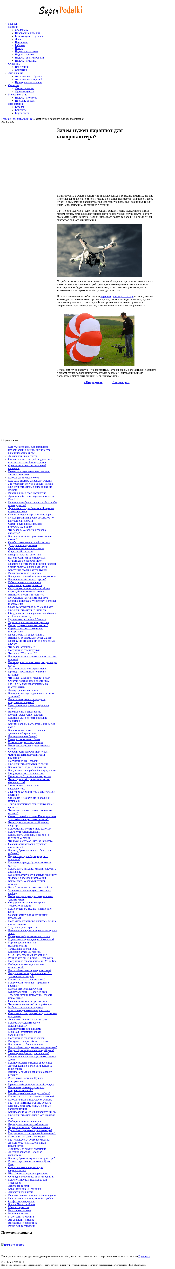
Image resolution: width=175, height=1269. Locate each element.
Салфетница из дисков (21, 1201)
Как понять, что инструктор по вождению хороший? (26, 1089)
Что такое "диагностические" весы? (29, 677)
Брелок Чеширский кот (21, 1204)
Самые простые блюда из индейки (28, 566)
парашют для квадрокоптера (116, 296)
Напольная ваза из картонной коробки (30, 1198)
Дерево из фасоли (18, 1185)
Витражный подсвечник (22, 1222)
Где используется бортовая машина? (29, 1139)
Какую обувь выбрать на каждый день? (31, 1050)
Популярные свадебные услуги (26, 1038)
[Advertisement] (116, 167)
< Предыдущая (93, 382)
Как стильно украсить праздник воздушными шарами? (26, 701)
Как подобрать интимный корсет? (28, 625)
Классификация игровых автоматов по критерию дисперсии (31, 519)
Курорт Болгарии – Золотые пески (28, 991)
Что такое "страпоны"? (21, 646)
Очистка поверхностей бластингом (28, 680)
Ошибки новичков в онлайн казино (29, 542)
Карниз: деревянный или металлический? (22, 944)
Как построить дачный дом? (24, 1028)
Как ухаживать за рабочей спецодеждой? (32, 770)
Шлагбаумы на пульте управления (28, 1173)
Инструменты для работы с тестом (28, 1041)
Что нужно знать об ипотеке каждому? (30, 840)
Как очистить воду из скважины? (27, 767)
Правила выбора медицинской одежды (31, 1084)
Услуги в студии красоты (22, 927)
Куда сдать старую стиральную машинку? (32, 874)
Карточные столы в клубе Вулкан (28, 569)
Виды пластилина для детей (24, 573)
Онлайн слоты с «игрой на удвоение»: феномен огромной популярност (30, 461)
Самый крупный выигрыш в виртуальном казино (25, 525)
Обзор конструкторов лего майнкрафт (30, 606)
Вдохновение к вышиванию (24, 711)
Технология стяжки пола (22, 948)
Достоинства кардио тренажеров (27, 668)
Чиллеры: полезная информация (27, 877)
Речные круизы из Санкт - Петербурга (30, 957)
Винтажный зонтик (19, 1210)
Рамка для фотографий (21, 1225)
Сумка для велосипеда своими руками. (31, 1176)
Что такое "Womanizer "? (22, 653)
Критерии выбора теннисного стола (29, 936)
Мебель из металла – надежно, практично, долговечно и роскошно (29, 1009)
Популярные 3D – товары (23, 760)
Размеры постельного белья (24, 739)
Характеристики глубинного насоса (29, 1127)
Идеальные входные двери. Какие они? (31, 939)
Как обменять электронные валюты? (29, 828)
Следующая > (121, 382)
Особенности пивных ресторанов (28, 1001)
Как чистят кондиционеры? (24, 831)
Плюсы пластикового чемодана (26, 1136)
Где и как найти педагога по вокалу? (29, 1102)
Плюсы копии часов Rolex (23, 477)
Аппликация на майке (21, 1219)
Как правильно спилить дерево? (27, 579)
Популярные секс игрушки (24, 650)
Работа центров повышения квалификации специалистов (25, 584)
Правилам (144, 1256)
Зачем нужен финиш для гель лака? (28, 1053)
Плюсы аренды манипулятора (25, 742)
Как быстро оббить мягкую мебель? (29, 1093)
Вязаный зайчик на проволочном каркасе (32, 1195)
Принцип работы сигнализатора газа (29, 776)
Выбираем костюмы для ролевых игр (30, 637)
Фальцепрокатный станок (23, 690)
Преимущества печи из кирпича (27, 609)
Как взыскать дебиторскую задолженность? (24, 1024)
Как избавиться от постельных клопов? (31, 1096)
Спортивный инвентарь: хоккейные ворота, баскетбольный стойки (29, 590)
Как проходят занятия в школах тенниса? (32, 1111)
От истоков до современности (25, 560)
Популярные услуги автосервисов (28, 597)
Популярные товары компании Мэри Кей (32, 961)
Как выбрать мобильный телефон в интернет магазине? (28, 836)
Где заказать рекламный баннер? (27, 619)
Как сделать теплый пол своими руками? (32, 576)
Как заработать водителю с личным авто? (32, 1047)
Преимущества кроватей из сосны (28, 763)
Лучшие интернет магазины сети (27, 1019)
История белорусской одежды (25, 714)
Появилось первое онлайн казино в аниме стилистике (29, 473)
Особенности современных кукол (28, 751)
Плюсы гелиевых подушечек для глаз (30, 1099)
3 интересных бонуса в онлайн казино (30, 483)
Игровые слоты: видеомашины (26, 634)
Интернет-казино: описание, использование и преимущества (26, 556)
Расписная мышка (18, 1213)
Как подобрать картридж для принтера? (31, 1158)
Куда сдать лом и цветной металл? (28, 1124)
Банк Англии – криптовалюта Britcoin (30, 887)
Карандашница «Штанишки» (25, 1188)
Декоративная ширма (20, 1191)
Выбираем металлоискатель (24, 1121)
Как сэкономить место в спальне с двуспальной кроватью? (28, 732)
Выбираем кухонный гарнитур (26, 594)
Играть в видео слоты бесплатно (27, 492)
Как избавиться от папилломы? (26, 979)
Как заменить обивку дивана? (25, 1044)
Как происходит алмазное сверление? (30, 1062)
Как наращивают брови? (22, 736)
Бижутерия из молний (21, 1216)
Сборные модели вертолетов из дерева (30, 514)
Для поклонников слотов (22, 456)
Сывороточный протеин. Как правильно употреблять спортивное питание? (32, 818)
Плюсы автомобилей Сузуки (25, 988)
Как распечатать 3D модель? (24, 951)
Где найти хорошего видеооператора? (30, 1130)
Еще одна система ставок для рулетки (30, 480)
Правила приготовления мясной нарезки (32, 563)
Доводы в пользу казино (22, 545)
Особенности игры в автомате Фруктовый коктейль (26, 550)
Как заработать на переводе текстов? (29, 970)
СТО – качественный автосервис (27, 954)
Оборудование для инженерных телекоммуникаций (26, 904)
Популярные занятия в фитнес (26, 773)
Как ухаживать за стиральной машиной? (32, 1133)
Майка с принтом (18, 1207)
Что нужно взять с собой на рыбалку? (30, 1004)
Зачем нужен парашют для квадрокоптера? (23, 787)
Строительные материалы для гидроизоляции (25, 1169)
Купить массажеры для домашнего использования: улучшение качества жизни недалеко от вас (29, 449)
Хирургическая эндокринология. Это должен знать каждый (30, 975)
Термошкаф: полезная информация (28, 622)
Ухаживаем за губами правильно (27, 1148)
